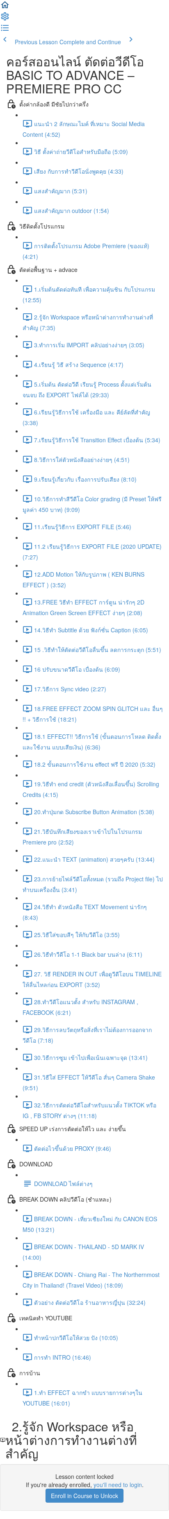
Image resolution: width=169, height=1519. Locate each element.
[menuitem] (5, 19)
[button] (5, 7)
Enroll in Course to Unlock (84, 1496)
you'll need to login (118, 1485)
